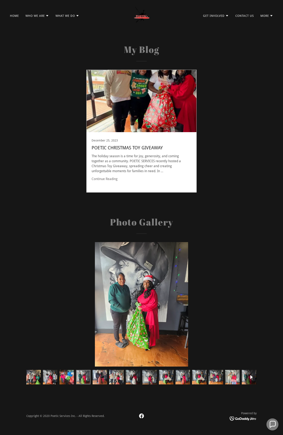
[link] (141, 15)
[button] (37, 15)
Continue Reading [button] (104, 179)
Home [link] (14, 15)
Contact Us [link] (244, 15)
